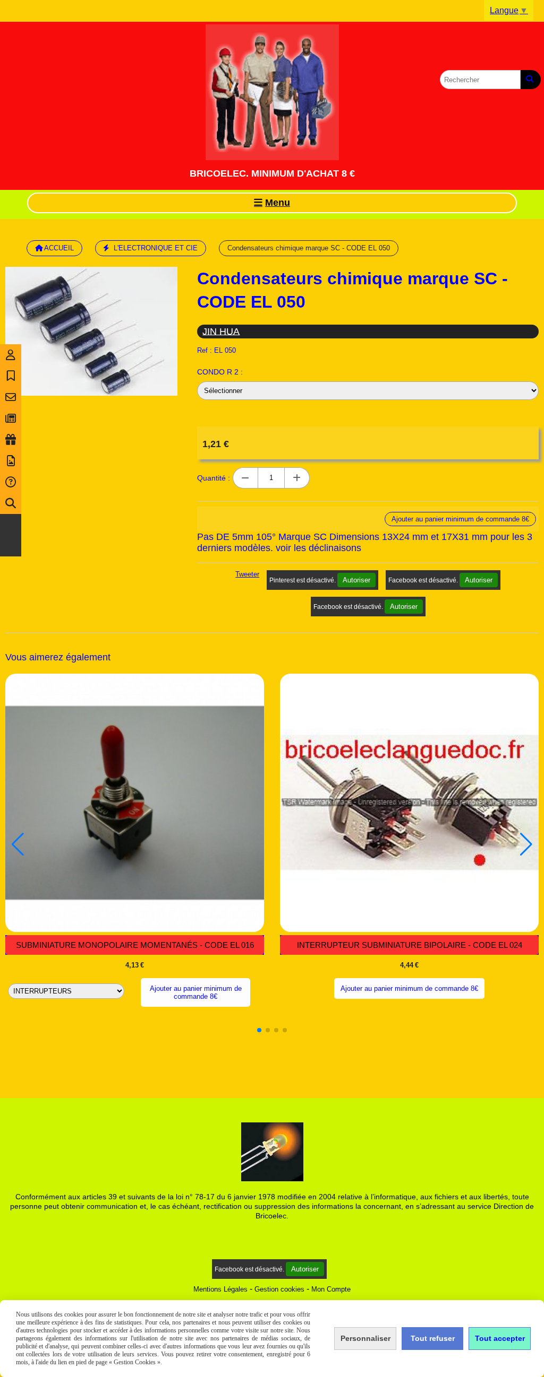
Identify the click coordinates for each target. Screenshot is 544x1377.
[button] (259, 1030)
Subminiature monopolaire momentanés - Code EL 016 (135, 944)
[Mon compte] (10, 354)
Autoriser (356, 580)
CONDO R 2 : (220, 372)
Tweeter (247, 574)
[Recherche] (10, 503)
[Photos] (10, 461)
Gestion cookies (279, 1289)
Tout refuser (433, 1338)
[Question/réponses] (10, 482)
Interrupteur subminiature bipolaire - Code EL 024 (409, 944)
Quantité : (213, 478)
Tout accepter (500, 1338)
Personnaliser (365, 1338)
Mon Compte (331, 1289)
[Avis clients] (10, 376)
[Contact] (10, 397)
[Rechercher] (531, 79)
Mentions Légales (220, 1289)
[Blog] (10, 418)
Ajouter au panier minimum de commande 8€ (196, 992)
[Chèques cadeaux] (10, 439)
